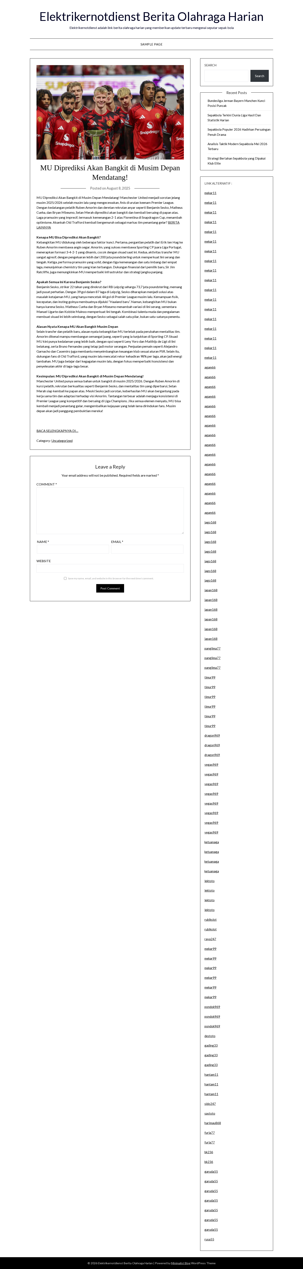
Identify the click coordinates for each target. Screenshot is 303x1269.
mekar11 (210, 193)
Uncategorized (62, 440)
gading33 (211, 1045)
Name (43, 542)
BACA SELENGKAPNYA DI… (57, 431)
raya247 (210, 939)
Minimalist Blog (180, 1263)
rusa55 (209, 1239)
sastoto (209, 1113)
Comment (46, 484)
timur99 (209, 677)
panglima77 (212, 648)
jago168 (210, 522)
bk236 (208, 1152)
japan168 (210, 590)
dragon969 (212, 735)
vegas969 (211, 764)
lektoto (209, 881)
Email (117, 542)
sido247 (210, 1104)
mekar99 (210, 949)
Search (210, 65)
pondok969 (212, 1007)
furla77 (209, 1132)
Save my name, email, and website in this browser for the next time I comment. (111, 578)
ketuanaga (211, 842)
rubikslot (210, 919)
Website (43, 561)
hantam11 (211, 1074)
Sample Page (152, 44)
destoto (209, 1036)
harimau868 (212, 1123)
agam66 (210, 367)
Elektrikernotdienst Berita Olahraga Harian (151, 16)
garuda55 (211, 1171)
